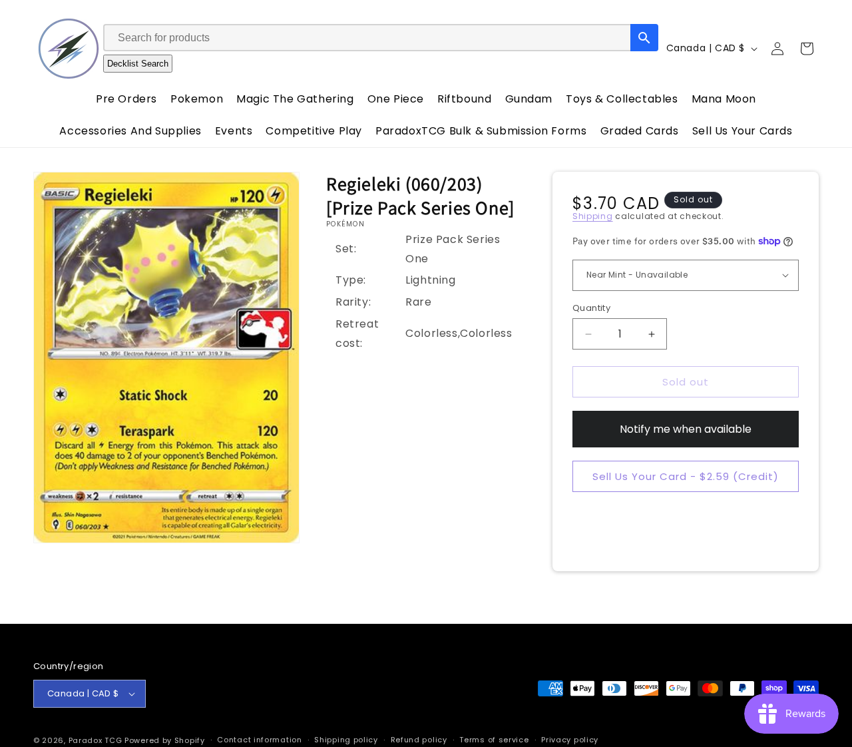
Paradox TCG (95, 740)
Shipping (592, 216)
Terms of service (494, 739)
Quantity (591, 308)
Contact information (259, 739)
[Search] (644, 37)
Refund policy (419, 739)
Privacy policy (569, 739)
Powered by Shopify (164, 740)
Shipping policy (346, 739)
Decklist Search (137, 64)
